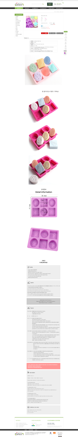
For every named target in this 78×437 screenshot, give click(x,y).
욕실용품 (17, 35)
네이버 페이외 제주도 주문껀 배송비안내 (22, 424)
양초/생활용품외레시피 (35, 8)
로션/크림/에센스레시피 (43, 8)
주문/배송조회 (54, 0)
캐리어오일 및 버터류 (18, 20)
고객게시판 (62, 0)
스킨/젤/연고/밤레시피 (51, 8)
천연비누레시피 (27, 8)
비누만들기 (17, 32)
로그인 (46, 0)
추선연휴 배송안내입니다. (20, 425)
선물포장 (17, 29)
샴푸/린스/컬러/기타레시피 (59, 8)
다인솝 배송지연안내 (19, 426)
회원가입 (49, 0)
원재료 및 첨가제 (18, 23)
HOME (55, 11)
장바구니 (52, 0)
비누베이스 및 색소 (18, 25)
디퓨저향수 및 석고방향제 (19, 34)
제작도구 (17, 28)
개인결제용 (17, 16)
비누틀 (16, 26)
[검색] (43, 3)
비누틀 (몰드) (57, 11)
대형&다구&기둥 (61, 11)
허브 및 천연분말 (18, 22)
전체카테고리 (19, 8)
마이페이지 (58, 0)
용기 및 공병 (17, 31)
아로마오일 (17, 19)
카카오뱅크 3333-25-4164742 (39, 424)
